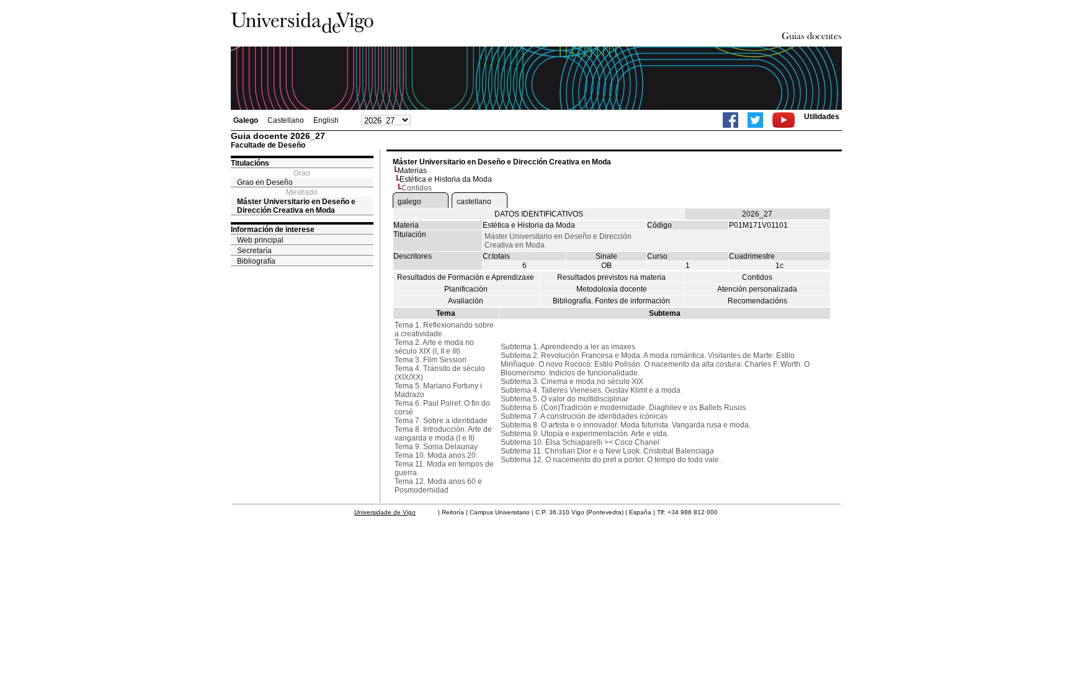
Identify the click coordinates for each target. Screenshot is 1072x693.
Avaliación (465, 301)
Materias (412, 170)
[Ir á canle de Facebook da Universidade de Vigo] (730, 120)
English (326, 120)
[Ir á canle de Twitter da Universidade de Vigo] (755, 120)
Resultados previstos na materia (611, 277)
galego (409, 201)
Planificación (466, 289)
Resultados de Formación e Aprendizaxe (465, 277)
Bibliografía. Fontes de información (611, 301)
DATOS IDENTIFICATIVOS (538, 214)
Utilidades (821, 116)
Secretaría (254, 250)
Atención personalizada (757, 289)
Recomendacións (757, 301)
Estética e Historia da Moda (446, 179)
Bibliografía (256, 261)
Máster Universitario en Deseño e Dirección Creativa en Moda (296, 206)
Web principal (260, 240)
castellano (474, 201)
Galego (245, 120)
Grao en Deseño (265, 182)
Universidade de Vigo (385, 512)
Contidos (757, 277)
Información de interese (273, 229)
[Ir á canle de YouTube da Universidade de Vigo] (783, 120)
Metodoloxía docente (611, 289)
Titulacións (250, 163)
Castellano (285, 120)
